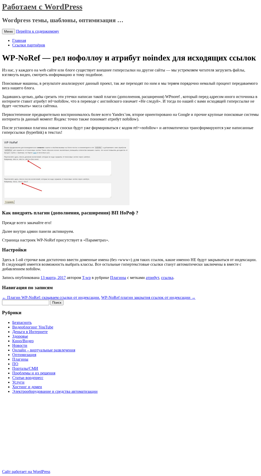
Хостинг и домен (27, 387)
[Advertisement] (45, 433)
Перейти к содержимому (37, 31)
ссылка (167, 277)
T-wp (86, 277)
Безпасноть (22, 322)
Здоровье (20, 336)
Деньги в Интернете (30, 331)
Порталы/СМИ (25, 368)
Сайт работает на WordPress (26, 471)
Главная (19, 40)
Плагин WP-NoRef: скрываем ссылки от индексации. (51, 297)
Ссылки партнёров (28, 45)
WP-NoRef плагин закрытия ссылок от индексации (148, 297)
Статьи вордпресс (27, 377)
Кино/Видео (23, 341)
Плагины (118, 277)
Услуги (18, 382)
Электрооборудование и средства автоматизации (55, 391)
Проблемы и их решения (33, 373)
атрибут (152, 277)
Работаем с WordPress (42, 6)
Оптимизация (24, 354)
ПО (15, 364)
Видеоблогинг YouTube (32, 327)
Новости (19, 345)
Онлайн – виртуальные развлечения (43, 350)
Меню (8, 31)
